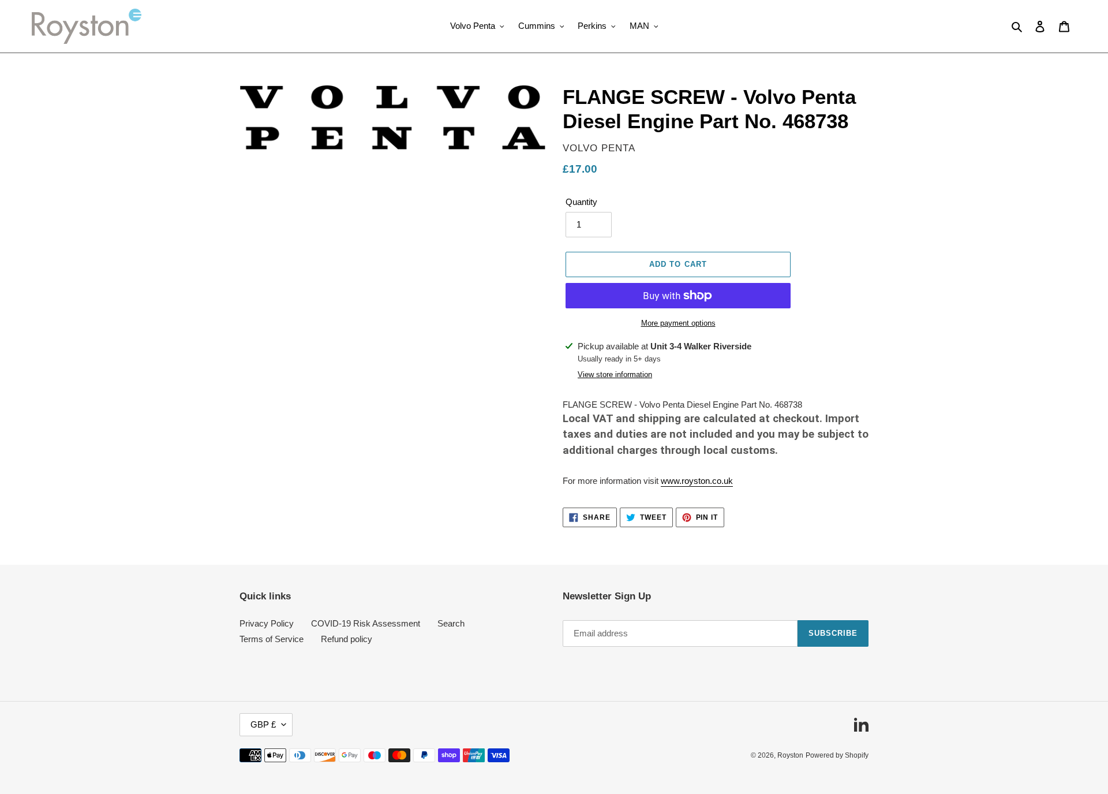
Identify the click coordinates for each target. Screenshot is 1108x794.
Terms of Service (271, 639)
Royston (790, 755)
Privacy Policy (266, 623)
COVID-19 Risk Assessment (365, 623)
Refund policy (346, 639)
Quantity (581, 202)
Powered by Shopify (837, 755)
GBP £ (263, 724)
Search (451, 623)
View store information (615, 374)
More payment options (678, 323)
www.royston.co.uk (697, 481)
